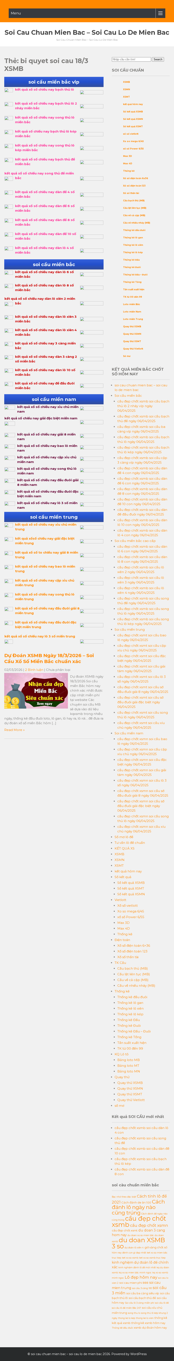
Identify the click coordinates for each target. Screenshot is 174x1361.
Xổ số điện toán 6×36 (133, 946)
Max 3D (127, 156)
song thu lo (134, 1313)
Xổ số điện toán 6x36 (135, 178)
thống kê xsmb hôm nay (148, 1323)
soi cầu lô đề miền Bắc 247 (126, 1308)
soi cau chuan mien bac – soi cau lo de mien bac (87, 32)
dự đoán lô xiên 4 (134, 1247)
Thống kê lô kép (133, 252)
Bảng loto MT (128, 1066)
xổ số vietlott (130, 134)
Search (158, 59)
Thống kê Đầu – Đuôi (135, 274)
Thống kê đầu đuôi (134, 230)
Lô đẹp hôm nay (141, 1277)
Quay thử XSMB (132, 326)
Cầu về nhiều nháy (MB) (136, 222)
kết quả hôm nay (133, 104)
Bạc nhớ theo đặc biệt (124, 1196)
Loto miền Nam (132, 311)
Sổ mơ (126, 356)
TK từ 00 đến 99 (132, 297)
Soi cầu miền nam (129, 733)
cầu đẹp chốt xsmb (139, 1221)
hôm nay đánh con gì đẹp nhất (129, 1252)
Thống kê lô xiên (133, 245)
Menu (16, 13)
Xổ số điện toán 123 (134, 185)
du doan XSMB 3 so (138, 1243)
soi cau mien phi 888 (133, 1282)
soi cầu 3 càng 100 (142, 1288)
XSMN (126, 89)
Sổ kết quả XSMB (133, 111)
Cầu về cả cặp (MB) (134, 215)
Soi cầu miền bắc (128, 396)
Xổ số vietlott (127, 906)
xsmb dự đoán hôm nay (150, 1327)
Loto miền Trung (133, 319)
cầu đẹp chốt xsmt (125, 1230)
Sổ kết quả (123, 877)
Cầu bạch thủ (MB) (134, 200)
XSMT (126, 96)
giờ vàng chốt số (156, 1247)
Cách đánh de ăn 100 (136, 1202)
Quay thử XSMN (132, 334)
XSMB (126, 82)
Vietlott (120, 900)
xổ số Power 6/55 (133, 148)
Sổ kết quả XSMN (133, 119)
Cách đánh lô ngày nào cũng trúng (138, 1207)
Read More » (14, 730)
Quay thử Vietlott (133, 348)
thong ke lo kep (126, 1318)
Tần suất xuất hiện (133, 289)
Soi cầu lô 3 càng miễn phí (139, 1303)
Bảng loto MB (128, 1060)
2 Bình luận (34, 670)
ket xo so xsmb (130, 1257)
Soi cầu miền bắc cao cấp (135, 541)
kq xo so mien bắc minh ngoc (135, 1272)
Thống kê (129, 171)
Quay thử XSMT (132, 341)
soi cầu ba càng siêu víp (142, 1293)
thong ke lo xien (145, 1318)
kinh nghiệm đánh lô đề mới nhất (137, 1267)
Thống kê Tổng (132, 282)
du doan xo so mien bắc (141, 1235)
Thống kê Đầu (131, 259)
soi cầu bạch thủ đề (142, 1298)
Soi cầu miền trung (130, 629)
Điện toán (122, 940)
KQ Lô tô (122, 1054)
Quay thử (122, 1077)
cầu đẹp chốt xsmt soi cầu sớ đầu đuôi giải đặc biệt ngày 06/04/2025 (140, 702)
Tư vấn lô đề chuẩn (130, 843)
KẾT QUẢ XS (125, 848)
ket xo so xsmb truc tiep (152, 1257)
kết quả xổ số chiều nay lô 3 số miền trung (39, 636)
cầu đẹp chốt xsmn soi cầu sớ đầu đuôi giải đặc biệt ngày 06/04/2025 (140, 805)
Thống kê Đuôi (132, 267)
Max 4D (127, 163)
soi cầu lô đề (162, 1303)
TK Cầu (120, 963)
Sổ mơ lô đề (124, 837)
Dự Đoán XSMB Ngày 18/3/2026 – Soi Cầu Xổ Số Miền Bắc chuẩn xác (49, 658)
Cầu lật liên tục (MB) (134, 208)
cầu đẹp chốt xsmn (149, 1225)
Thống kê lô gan (133, 237)
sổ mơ (119, 1106)
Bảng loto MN (128, 1071)
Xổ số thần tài (131, 193)
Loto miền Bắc (131, 304)
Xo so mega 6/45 (133, 141)
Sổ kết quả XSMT (133, 126)
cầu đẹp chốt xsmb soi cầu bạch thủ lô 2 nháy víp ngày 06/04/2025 (143, 406)
